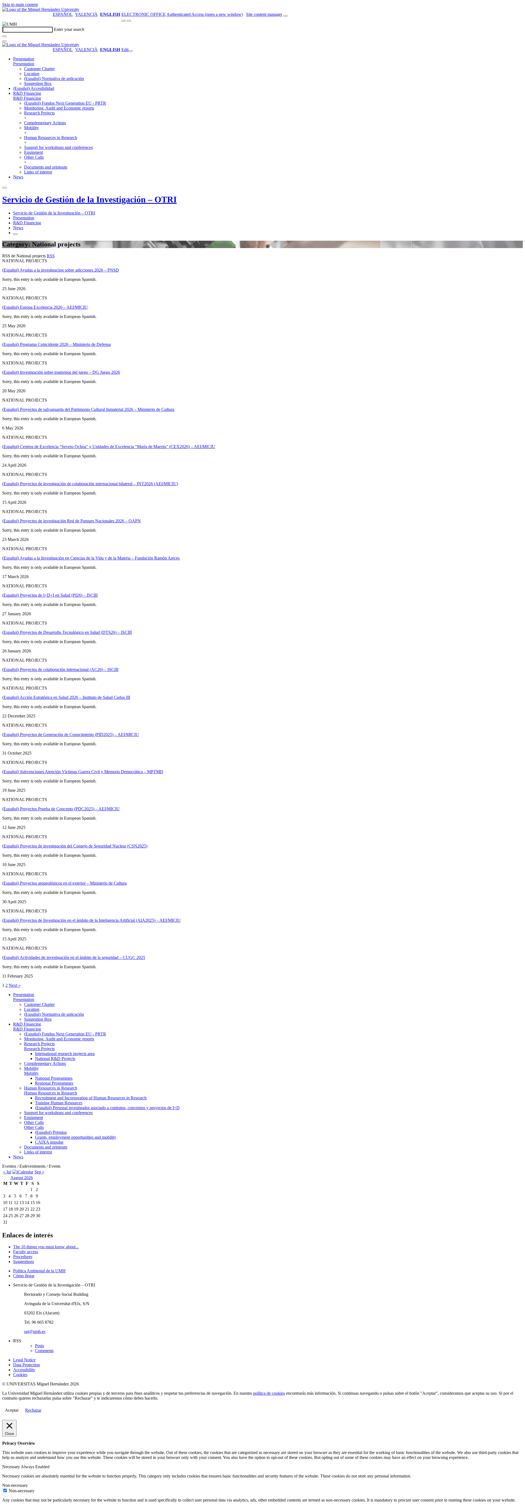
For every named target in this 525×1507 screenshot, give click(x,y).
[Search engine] (285, 16)
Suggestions (23, 1261)
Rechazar (33, 1410)
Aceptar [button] (12, 1410)
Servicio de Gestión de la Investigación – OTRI (89, 199)
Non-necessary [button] (15, 1485)
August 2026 (21, 1177)
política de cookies (269, 1393)
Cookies (20, 1374)
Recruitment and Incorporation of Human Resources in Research (91, 1098)
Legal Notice (24, 1360)
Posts (39, 1345)
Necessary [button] (11, 1466)
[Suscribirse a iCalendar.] (22, 1172)
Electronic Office (143, 14)
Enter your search (69, 29)
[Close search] (4, 41)
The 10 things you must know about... (46, 1246)
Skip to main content (20, 4)
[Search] (4, 36)
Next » (15, 985)
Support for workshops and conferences (58, 147)
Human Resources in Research (50, 137)
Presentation (23, 59)
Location (31, 73)
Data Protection (26, 1364)
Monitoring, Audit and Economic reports (59, 108)
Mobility (31, 127)
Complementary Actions (45, 122)
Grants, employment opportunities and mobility (75, 1137)
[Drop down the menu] (129, 21)
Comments (44, 1350)
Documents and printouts (45, 167)
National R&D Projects (55, 1058)
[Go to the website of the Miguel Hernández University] (40, 9)
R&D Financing (27, 93)
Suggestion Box (38, 83)
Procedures (22, 1256)
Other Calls (34, 157)
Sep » (39, 1172)
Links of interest (38, 172)
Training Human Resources (58, 1102)
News (18, 177)
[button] (23, 63)
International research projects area (65, 1053)
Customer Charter (39, 68)
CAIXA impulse (49, 1142)
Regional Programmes (54, 1083)
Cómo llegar (23, 1275)
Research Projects (39, 113)
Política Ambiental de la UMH (39, 1270)
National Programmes (53, 1078)
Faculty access (25, 1251)
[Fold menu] (131, 51)
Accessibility (24, 1369)
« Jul (7, 1172)
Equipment (33, 152)
